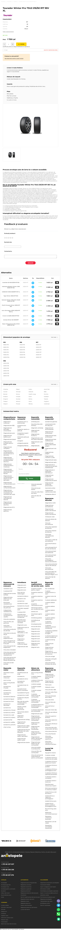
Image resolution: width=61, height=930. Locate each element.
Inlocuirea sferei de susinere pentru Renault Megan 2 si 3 (51, 573)
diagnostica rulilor (50, 503)
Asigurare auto (21, 585)
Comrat (5, 391)
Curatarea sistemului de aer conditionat (51, 636)
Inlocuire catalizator (9, 619)
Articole (3, 909)
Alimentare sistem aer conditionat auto (37, 608)
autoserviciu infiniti (9, 712)
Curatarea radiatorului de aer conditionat (50, 627)
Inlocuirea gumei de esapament (9, 646)
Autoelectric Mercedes (21, 682)
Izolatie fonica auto (50, 801)
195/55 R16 (22, 352)
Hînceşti (18, 391)
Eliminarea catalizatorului (7, 603)
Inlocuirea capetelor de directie (51, 527)
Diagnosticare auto (9, 433)
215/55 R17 (38, 344)
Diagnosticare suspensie (49, 476)
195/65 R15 (6, 354)
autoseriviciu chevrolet (7, 693)
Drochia (46, 394)
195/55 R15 (6, 349)
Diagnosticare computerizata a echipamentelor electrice (8, 459)
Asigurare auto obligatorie (35, 644)
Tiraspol (5, 401)
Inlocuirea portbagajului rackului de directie (51, 560)
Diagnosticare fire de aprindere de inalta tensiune (23, 731)
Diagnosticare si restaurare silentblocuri (50, 471)
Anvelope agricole (5, 884)
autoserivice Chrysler (7, 687)
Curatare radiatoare (51, 600)
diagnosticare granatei (35, 446)
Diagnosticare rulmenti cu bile (50, 456)
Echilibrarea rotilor (45, 903)
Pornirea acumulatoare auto (47, 897)
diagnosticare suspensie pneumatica (49, 484)
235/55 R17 (38, 354)
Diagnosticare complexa (7, 447)
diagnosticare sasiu (51, 462)
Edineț (30, 399)
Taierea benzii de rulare (46, 901)
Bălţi (45, 391)
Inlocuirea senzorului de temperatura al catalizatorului (9, 654)
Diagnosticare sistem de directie (50, 509)
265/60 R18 (6, 373)
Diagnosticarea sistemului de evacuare (7, 599)
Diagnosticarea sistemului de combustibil (35, 743)
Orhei (30, 396)
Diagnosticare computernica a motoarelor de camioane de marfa (9, 492)
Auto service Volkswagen (21, 593)
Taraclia (46, 399)
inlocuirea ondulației (9, 650)
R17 (37, 342)
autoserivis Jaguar (8, 699)
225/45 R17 (38, 347)
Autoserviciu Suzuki (23, 606)
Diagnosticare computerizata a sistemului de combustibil (36, 718)
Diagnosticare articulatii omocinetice (7, 429)
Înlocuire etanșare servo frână (50, 696)
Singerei (5, 399)
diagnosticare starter (23, 742)
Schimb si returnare (6, 907)
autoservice (20, 601)
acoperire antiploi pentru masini (36, 589)
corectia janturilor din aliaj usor (50, 424)
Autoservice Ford (8, 701)
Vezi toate (54, 337)
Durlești (18, 399)
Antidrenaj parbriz (36, 618)
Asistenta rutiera (44, 895)
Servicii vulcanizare (45, 905)
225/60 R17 (38, 349)
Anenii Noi (47, 389)
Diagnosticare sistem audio (21, 739)
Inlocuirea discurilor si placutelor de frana (51, 728)
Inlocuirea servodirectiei (49, 568)
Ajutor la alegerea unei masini (48, 886)
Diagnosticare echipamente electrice (7, 503)
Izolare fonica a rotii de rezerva (50, 792)
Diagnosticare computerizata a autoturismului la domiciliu (8, 453)
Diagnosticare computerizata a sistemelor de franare (8, 471)
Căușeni (5, 404)
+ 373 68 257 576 (7, 875)
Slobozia (31, 391)
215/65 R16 (22, 349)
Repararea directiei (49, 499)
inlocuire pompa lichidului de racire (50, 663)
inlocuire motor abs (51, 710)
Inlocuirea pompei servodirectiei (50, 551)
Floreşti (18, 404)
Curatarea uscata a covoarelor (50, 777)
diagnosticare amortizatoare (49, 428)
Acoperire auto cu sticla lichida (22, 422)
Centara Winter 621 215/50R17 (11, 320)
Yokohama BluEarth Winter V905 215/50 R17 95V (11, 287)
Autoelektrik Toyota (23, 692)
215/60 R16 (22, 347)
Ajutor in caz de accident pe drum (49, 893)
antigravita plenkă (22, 443)
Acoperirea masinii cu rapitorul (22, 433)
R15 (4, 342)
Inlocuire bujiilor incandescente (36, 748)
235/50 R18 (6, 368)
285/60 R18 (6, 375)
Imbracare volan (50, 516)
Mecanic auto (4, 919)
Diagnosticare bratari (9, 439)
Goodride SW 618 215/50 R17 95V (10, 282)
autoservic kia (21, 598)
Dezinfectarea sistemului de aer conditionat (22, 616)
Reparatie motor (7, 669)
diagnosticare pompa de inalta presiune (36, 733)
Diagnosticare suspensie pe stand (51, 479)
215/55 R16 (22, 344)
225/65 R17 (38, 352)
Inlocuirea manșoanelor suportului (49, 738)
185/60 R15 (6, 344)
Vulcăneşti (47, 404)
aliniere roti (34, 611)
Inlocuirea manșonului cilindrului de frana (50, 743)
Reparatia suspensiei (49, 418)
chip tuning (6, 727)
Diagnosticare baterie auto (7, 436)
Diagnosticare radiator (49, 644)
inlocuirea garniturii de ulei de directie (51, 548)
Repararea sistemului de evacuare (8, 584)
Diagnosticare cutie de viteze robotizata (37, 438)
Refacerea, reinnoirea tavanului (51, 813)
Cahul (30, 401)
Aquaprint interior (50, 752)
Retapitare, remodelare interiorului (48, 827)
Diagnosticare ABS (9, 425)
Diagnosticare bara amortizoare (50, 436)
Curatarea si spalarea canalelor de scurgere (51, 632)
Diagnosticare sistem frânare (49, 681)
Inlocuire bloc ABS (50, 689)
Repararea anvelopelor (46, 899)
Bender (5, 394)
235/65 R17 (38, 357)
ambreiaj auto (35, 421)
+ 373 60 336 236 (7, 870)
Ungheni (46, 401)
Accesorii (3, 891)
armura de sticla (36, 626)
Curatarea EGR (7, 591)
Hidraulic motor (49, 687)
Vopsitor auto (4, 915)
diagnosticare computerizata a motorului (8, 465)
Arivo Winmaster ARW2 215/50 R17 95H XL (11, 311)
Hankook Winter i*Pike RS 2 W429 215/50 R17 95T (11, 300)
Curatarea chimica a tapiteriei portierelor (51, 773)
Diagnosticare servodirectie (49, 506)
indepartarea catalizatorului (7, 610)
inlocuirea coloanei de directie (50, 531)
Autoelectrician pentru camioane (22, 689)
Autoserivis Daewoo (9, 696)
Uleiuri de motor (5, 893)
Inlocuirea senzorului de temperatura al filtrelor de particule (9, 659)
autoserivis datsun (22, 596)
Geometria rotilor (50, 488)
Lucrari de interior (49, 749)
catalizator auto (8, 588)
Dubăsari (46, 396)
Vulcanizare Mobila (45, 884)
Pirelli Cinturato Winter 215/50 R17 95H (11, 306)
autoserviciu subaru (9, 717)
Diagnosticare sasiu (51, 460)
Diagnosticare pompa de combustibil (35, 728)
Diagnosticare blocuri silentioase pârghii (50, 445)
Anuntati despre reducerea (51, 50)
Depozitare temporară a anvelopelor (49, 882)
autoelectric (21, 676)
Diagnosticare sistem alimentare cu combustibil (36, 738)
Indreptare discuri (50, 494)
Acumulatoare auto (6, 895)
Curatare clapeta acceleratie (36, 677)
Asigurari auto (35, 647)
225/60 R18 (6, 365)
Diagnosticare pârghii (49, 453)
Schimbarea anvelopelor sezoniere (49, 891)
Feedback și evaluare (16, 224)
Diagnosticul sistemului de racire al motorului (51, 653)
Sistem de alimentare (35, 669)
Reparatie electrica (21, 669)
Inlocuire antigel (50, 656)
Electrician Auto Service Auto (8, 923)
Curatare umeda (50, 755)
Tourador (15, 1)
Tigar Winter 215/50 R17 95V (11, 296)
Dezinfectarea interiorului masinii (50, 785)
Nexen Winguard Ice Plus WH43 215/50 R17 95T (10, 324)
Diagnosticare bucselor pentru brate (8, 443)
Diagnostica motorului (7, 422)
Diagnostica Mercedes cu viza (22, 632)
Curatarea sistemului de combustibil (37, 710)
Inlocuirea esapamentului (8, 637)
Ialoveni (18, 401)
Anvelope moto (5, 886)
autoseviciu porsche (9, 724)
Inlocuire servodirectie (49, 523)
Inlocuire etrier (49, 699)
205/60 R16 (22, 357)
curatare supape (36, 684)
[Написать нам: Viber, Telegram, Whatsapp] (58, 919)
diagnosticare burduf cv (35, 434)
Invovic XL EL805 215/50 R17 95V (11, 315)
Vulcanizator (4, 921)
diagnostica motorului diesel (22, 643)
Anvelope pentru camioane (8, 889)
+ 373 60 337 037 (7, 864)
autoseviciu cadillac (9, 722)
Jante (2, 897)
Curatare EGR (21, 612)
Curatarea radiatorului (48, 622)
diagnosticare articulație (35, 431)
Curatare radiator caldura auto (50, 618)
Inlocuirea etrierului (51, 731)
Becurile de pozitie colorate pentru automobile (22, 703)
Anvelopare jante (36, 624)
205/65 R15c (6, 357)
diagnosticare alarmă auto (21, 722)
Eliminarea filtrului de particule (8, 607)
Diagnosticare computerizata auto (9, 483)
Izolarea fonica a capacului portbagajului (50, 797)
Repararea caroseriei (21, 418)
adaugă (30, 263)
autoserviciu (7, 707)
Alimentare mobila (45, 889)
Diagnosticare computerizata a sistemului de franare (50, 676)
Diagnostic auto (22, 625)
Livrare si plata (5, 905)
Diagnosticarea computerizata (9, 418)
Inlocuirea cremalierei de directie (49, 536)
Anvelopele (9, 1)
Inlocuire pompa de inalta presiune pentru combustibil (37, 756)
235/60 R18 (6, 370)
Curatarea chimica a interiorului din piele (51, 758)
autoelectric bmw (22, 679)
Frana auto (48, 685)
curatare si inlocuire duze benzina (37, 681)
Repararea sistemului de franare (50, 670)
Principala (3, 1)
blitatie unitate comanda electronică (21, 708)
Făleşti (18, 389)
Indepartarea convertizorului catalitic (7, 615)
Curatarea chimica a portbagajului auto (51, 769)
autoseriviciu (7, 690)
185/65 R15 (6, 347)
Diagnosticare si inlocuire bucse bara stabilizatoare (51, 466)
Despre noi (4, 911)
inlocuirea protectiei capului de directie (51, 564)
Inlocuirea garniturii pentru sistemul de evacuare (9, 642)
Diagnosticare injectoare (35, 723)
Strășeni (5, 396)
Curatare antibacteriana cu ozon (50, 592)
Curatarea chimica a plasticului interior (51, 762)
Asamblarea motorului (6, 677)
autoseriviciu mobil (23, 695)
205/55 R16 (22, 354)
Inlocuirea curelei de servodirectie (51, 540)
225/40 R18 (6, 363)
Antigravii (20, 441)
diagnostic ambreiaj (37, 428)
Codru (30, 389)
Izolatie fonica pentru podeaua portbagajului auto (50, 805)
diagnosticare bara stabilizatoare (50, 440)
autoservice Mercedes (6, 704)
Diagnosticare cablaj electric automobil (23, 726)
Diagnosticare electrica (7, 510)
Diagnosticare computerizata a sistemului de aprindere (8, 478)
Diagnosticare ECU (9, 507)
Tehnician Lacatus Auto (7, 917)
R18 (4, 361)
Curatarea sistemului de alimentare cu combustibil (37, 706)
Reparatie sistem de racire (49, 584)
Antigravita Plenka (22, 445)
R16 (21, 342)
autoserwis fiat (7, 720)
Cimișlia (18, 396)
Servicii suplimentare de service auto (37, 584)
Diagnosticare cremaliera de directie (7, 498)
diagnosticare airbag (23, 719)
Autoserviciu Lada (8, 715)
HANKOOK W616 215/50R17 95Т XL (11, 291)
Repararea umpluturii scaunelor (48, 818)
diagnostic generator (20, 716)
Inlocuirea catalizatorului (7, 626)
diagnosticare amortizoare (49, 432)
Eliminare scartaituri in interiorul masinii (51, 789)
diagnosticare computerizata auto (9, 487)
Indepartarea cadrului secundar (50, 491)
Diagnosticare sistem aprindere (22, 735)
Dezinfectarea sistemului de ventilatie (21, 621)
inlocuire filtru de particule (8, 622)
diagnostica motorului (20, 635)
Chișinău (5, 389)
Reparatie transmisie (35, 418)
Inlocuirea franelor (50, 734)
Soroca (18, 394)
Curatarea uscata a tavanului (50, 781)
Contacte (3, 913)
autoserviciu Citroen (9, 710)
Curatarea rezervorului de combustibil (35, 695)
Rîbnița (31, 404)
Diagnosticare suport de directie (50, 513)
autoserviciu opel (22, 603)
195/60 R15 (6, 352)
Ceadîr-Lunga (32, 394)
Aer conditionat (49, 588)
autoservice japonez (51, 421)
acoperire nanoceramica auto (37, 604)
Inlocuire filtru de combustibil (36, 752)
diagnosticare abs (22, 646)
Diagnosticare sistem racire (49, 648)
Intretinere (21, 582)
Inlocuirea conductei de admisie (9, 630)
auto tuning (7, 680)
